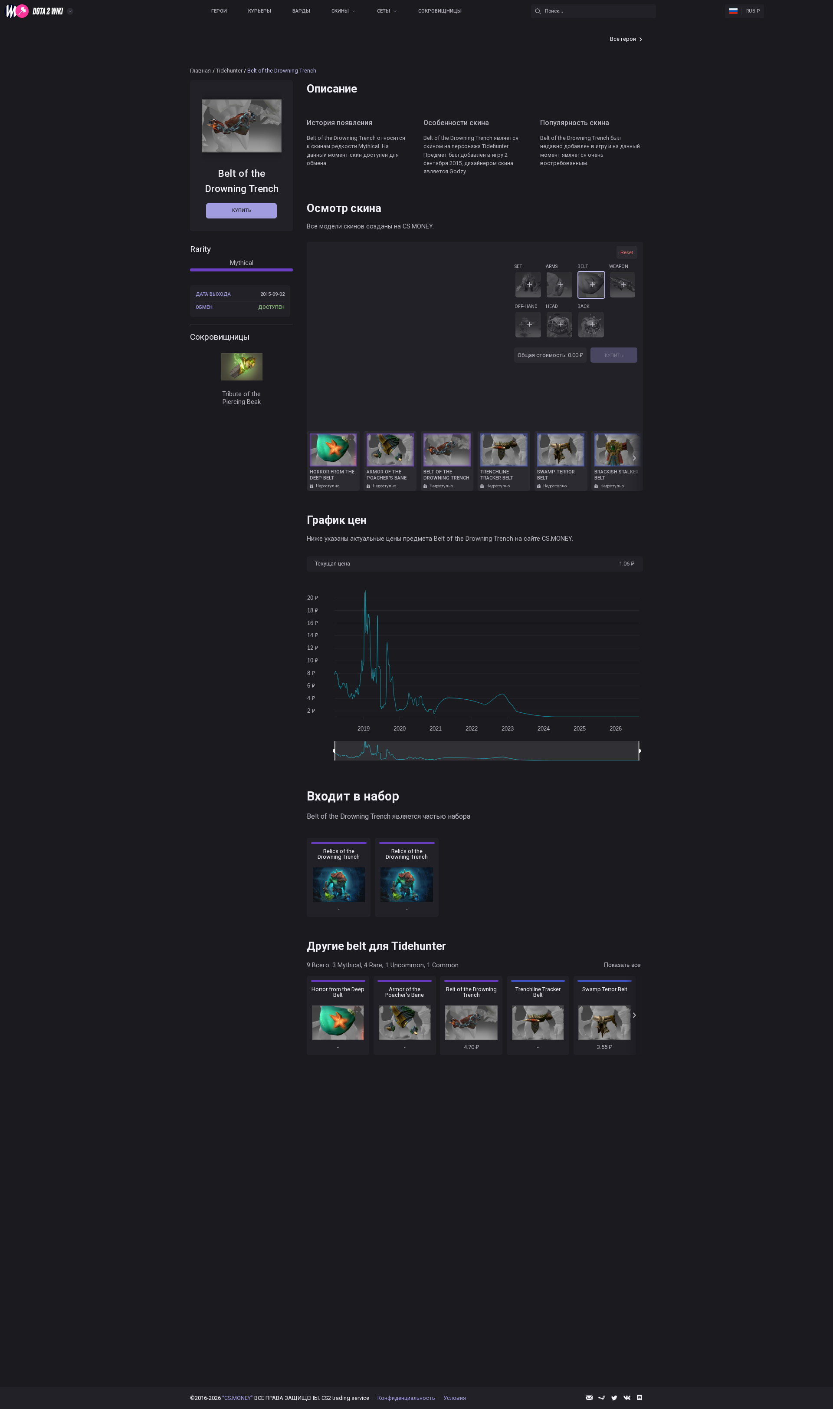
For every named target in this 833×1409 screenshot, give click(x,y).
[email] (589, 1397)
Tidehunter (229, 70)
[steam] (601, 1397)
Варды (301, 11)
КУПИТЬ (614, 355)
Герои (219, 11)
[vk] (626, 1397)
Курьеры (259, 11)
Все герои (623, 39)
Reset (626, 252)
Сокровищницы (440, 11)
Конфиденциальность (406, 1398)
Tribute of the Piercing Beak (241, 398)
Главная (200, 70)
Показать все (622, 964)
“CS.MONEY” (237, 1398)
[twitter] (614, 1397)
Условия (454, 1398)
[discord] (639, 1397)
